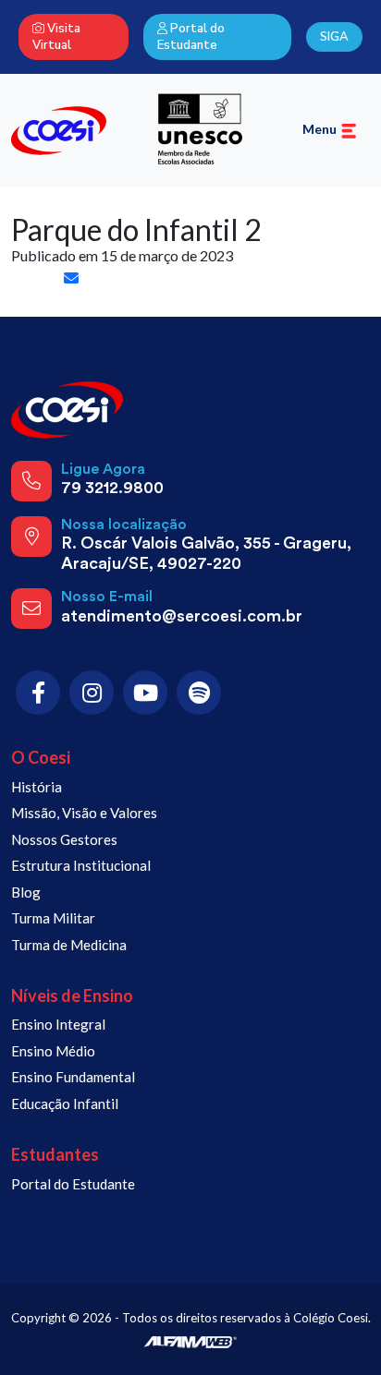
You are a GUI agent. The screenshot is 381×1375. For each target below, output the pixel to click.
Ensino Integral (58, 1024)
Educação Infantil (64, 1103)
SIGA (334, 37)
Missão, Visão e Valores (84, 812)
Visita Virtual (56, 37)
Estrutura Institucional (81, 865)
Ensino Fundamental (73, 1076)
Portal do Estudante (191, 37)
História (36, 786)
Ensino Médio (53, 1051)
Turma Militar (53, 918)
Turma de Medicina (69, 944)
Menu (320, 129)
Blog (26, 892)
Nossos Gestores (64, 839)
